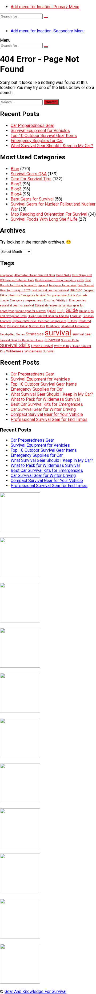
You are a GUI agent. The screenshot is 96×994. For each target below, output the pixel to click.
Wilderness (14, 351)
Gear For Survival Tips (31, 178)
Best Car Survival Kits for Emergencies (47, 404)
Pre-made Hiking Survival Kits (26, 326)
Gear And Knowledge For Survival (35, 991)
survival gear (81, 334)
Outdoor (72, 321)
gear (51, 310)
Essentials (42, 305)
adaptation (6, 275)
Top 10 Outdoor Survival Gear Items (44, 135)
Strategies (35, 334)
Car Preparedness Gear (32, 125)
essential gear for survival (17, 305)
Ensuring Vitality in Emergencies (65, 300)
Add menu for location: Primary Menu (45, 6)
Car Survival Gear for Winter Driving (43, 409)
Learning (76, 316)
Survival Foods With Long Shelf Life (44, 219)
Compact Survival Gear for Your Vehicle (47, 414)
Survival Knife (70, 340)
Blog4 (16, 194)
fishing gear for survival (30, 311)
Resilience (53, 326)
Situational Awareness (75, 326)
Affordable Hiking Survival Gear (34, 275)
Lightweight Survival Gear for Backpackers (39, 321)
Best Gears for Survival (32, 199)
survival (58, 332)
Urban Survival (42, 346)
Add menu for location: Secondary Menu (48, 30)
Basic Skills (63, 275)
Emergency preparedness (26, 300)
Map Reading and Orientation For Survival (49, 214)
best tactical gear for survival (50, 290)
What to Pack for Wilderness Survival (45, 399)
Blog (15, 168)
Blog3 (16, 188)
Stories (20, 334)
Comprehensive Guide (61, 295)
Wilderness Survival (39, 351)
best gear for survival (63, 285)
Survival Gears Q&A (29, 173)
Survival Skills (15, 345)
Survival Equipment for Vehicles (40, 130)
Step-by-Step (7, 334)
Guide (72, 310)
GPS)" (61, 311)
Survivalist (52, 340)
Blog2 (16, 183)
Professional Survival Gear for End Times (49, 419)
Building (76, 290)
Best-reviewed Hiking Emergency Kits (59, 280)
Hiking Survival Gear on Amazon (48, 316)
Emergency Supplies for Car (37, 140)
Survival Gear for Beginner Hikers (21, 340)
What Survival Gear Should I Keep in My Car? (52, 145)
